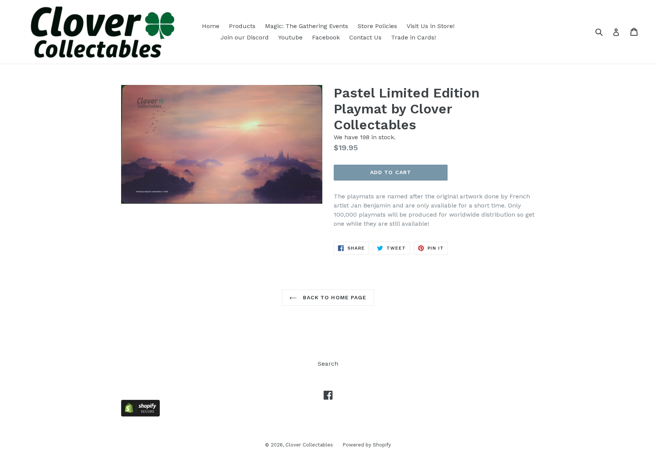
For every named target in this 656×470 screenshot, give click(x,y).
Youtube (290, 37)
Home (210, 26)
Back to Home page (333, 297)
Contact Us (365, 37)
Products (242, 26)
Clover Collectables (309, 445)
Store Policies (377, 26)
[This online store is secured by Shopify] (140, 414)
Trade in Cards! (413, 37)
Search (328, 363)
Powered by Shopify (366, 445)
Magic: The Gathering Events (306, 26)
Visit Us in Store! (430, 26)
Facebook (326, 37)
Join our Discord (245, 37)
